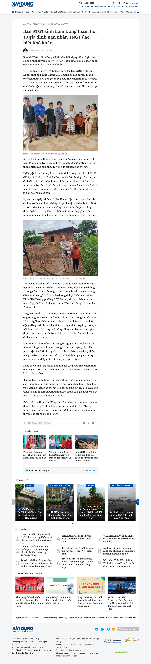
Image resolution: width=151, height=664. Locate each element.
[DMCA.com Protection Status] (121, 652)
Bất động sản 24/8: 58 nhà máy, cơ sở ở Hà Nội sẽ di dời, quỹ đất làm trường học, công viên (91, 512)
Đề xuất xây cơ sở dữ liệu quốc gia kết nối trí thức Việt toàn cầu (78, 551)
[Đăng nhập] (119, 3)
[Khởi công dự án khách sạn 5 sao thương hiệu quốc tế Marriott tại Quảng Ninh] (29, 585)
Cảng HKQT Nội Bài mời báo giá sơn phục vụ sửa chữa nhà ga (58, 600)
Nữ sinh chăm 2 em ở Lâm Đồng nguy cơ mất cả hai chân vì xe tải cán (60, 456)
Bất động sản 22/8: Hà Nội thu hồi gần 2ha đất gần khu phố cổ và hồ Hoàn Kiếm (29, 513)
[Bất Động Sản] (112, 640)
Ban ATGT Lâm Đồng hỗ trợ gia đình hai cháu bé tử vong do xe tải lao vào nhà (86, 456)
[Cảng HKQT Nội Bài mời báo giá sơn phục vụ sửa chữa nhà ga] (60, 585)
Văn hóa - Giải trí (80, 12)
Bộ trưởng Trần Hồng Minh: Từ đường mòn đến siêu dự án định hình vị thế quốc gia (119, 563)
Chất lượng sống (65, 12)
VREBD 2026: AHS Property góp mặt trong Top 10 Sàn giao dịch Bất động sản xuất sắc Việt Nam (120, 603)
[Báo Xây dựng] (22, 4)
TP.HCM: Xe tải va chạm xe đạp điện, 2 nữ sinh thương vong (60, 515)
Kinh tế (45, 12)
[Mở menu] (138, 12)
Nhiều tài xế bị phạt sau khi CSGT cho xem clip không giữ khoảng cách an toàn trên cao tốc (36, 538)
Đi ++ (117, 12)
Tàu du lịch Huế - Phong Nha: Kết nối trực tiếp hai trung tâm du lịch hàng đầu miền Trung (37, 563)
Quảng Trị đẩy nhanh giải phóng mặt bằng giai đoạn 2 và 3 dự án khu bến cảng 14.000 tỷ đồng (35, 551)
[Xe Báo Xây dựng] (132, 639)
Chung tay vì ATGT (58, 24)
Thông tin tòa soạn (128, 629)
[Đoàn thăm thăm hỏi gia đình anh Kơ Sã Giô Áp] (60, 123)
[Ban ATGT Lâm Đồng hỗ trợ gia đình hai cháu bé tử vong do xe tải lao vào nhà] (86, 442)
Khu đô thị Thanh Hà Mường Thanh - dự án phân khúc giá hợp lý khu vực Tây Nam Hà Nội (71, 618)
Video (122, 12)
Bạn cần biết (22, 618)
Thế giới (110, 12)
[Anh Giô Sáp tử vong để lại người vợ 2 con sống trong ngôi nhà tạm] (60, 248)
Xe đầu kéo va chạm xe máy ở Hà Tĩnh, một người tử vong (121, 515)
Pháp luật (53, 12)
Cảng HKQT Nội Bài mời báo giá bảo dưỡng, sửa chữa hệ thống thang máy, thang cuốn (90, 601)
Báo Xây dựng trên (34, 423)
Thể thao (92, 12)
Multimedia (131, 12)
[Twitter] (88, 423)
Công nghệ (101, 12)
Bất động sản (100, 7)
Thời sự (18, 12)
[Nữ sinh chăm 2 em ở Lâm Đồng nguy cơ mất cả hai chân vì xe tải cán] (60, 442)
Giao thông (36, 12)
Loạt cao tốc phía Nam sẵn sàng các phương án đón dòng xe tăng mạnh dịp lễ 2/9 (119, 551)
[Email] (93, 423)
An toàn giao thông (116, 7)
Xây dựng (26, 12)
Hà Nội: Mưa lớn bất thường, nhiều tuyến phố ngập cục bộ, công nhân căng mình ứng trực (77, 563)
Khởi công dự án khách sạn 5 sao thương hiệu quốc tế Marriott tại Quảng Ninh (29, 601)
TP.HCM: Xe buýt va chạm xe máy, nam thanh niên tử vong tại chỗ (118, 538)
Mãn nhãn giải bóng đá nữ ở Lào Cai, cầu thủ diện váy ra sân (77, 538)
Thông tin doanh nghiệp (28, 573)
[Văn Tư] (25, 50)
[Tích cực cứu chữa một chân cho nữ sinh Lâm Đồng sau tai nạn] (34, 442)
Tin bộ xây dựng (132, 7)
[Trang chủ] (13, 12)
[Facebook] (84, 423)
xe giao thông (87, 7)
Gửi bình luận (89, 471)
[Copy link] (97, 423)
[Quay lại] (24, 423)
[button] (72, 523)
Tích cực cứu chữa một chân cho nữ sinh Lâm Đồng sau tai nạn (34, 455)
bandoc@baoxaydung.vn (71, 650)
